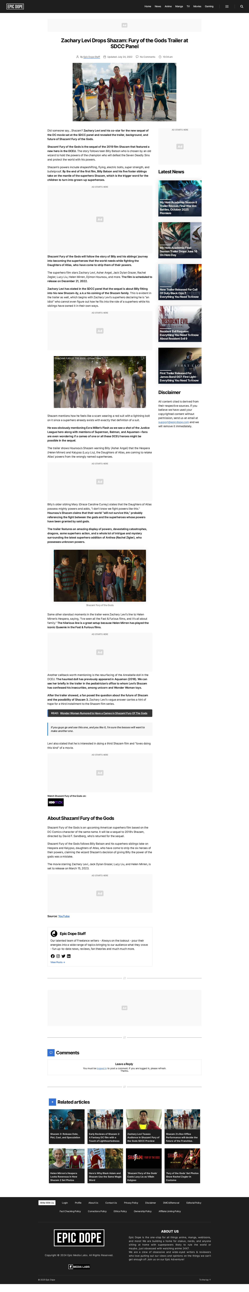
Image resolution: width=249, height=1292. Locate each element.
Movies (197, 6)
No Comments (147, 56)
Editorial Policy (193, 1202)
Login (65, 1202)
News (158, 6)
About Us (93, 1202)
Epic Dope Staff (91, 56)
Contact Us (111, 1202)
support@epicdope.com (173, 422)
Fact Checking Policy (70, 1211)
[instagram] (58, 956)
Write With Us (47, 1202)
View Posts (57, 962)
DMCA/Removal (171, 1202)
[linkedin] (68, 956)
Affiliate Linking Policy (170, 1211)
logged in (102, 1068)
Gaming (209, 6)
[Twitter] (63, 956)
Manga (179, 6)
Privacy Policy (131, 1202)
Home (148, 6)
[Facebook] (52, 956)
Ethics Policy (120, 1211)
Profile (78, 1202)
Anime (168, 6)
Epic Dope (50, 1279)
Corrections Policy (97, 1211)
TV (188, 6)
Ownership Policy (142, 1211)
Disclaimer (150, 1202)
